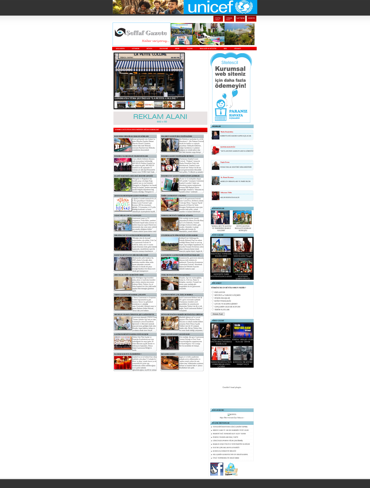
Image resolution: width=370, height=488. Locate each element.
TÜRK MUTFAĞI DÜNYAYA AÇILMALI (175, 275)
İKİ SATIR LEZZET (168, 354)
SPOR (177, 48)
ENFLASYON (219, 292)
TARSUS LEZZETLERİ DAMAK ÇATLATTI (130, 295)
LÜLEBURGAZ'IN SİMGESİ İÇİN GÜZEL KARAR (179, 235)
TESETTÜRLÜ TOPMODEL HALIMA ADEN (221, 255)
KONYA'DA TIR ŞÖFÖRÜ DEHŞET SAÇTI (243, 363)
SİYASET (237, 48)
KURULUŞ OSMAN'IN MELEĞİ (224, 451)
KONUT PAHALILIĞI (222, 301)
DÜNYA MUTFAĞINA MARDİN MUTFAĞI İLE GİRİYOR (182, 314)
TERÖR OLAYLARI (221, 310)
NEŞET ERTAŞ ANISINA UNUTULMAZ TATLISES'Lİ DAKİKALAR (221, 342)
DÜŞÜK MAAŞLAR (222, 298)
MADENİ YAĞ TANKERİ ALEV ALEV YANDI (229, 434)
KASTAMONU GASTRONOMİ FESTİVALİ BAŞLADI (180, 255)
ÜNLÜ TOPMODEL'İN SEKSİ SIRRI (226, 458)
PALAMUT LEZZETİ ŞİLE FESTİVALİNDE (176, 136)
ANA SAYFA (120, 48)
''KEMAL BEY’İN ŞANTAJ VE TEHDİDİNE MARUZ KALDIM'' (221, 228)
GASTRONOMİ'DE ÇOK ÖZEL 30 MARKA (177, 295)
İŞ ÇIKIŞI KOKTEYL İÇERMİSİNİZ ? (127, 354)
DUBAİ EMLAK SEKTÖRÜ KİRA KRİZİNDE (236, 167)
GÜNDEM (135, 48)
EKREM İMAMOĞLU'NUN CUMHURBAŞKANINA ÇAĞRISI (221, 364)
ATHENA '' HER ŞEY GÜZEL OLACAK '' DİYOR (243, 341)
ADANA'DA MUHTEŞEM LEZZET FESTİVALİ (131, 196)
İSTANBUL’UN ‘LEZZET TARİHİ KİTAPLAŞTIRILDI (180, 176)
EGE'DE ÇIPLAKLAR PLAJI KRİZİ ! (226, 447)
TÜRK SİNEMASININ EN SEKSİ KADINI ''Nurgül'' (243, 255)
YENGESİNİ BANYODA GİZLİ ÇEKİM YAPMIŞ (230, 427)
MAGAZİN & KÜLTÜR (208, 48)
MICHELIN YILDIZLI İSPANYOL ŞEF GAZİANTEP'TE (134, 314)
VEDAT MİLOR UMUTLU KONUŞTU (127, 215)
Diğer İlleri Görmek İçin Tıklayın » (232, 417)
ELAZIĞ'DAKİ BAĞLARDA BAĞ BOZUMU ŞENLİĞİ (133, 176)
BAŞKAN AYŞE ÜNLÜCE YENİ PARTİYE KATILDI (231, 444)
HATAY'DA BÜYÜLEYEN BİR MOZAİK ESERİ (131, 255)
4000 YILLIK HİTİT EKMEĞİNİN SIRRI (129, 275)
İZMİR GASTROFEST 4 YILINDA (173, 196)
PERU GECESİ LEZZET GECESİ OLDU (175, 334)
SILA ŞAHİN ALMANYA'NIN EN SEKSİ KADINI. (230, 454)
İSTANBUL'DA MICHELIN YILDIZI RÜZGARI (131, 156)
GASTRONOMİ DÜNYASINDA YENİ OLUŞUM (131, 334)
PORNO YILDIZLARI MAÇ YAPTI (225, 437)
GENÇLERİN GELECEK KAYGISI (227, 307)
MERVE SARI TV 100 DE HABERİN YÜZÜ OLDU (231, 430)
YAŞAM (189, 48)
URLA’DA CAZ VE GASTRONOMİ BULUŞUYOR (132, 235)
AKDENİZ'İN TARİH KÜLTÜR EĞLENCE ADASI (221, 275)
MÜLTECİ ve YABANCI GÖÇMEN (227, 295)
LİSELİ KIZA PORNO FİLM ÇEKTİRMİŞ (228, 440)
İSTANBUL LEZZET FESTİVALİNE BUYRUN (177, 156)
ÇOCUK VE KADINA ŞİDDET (225, 304)
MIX (225, 48)
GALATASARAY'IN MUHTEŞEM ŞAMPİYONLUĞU (242, 276)
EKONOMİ (164, 48)
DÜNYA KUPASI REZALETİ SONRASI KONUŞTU (243, 228)
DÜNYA (149, 48)
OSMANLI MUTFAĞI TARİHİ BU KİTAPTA (177, 215)
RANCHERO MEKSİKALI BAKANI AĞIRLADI (131, 136)
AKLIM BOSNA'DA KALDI (229, 197)
